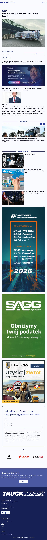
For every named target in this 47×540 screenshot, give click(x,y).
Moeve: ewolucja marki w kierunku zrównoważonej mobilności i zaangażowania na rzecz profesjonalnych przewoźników (34, 171)
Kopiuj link (34, 54)
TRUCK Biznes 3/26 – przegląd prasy (31, 154)
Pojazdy (4, 10)
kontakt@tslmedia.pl (5, 508)
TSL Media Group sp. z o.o (20, 537)
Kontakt (23, 481)
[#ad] (23, 75)
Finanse (2, 523)
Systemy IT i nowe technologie (7, 534)
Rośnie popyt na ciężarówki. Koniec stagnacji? (12, 138)
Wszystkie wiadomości (5, 518)
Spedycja (3, 531)
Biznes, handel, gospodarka (6, 521)
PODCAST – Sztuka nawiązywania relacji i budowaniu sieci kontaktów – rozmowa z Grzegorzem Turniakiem (34, 192)
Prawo (2, 529)
